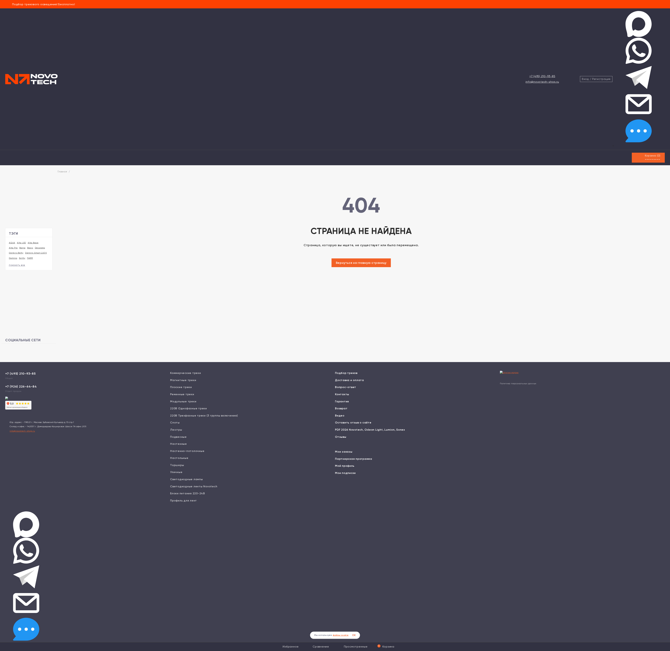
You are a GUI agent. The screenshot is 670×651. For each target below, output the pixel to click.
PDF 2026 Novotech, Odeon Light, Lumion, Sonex (370, 429)
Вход (585, 79)
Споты (175, 422)
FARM (30, 258)
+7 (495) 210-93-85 (542, 76)
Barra (22, 248)
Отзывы (340, 436)
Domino (13, 258)
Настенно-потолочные (187, 451)
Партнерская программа (353, 458)
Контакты (342, 394)
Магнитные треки (183, 380)
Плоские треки (181, 387)
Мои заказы (343, 451)
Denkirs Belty (16, 253)
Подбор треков (346, 373)
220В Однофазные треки (188, 408)
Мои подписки (345, 473)
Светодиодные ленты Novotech (193, 486)
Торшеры (177, 465)
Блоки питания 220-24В (187, 493)
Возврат (341, 408)
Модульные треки (183, 401)
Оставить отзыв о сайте (353, 422)
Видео (339, 415)
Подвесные (178, 436)
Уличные (176, 472)
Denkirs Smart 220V (36, 253)
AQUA (12, 242)
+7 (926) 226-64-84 (21, 386)
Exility (22, 258)
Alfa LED (21, 242)
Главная (62, 171)
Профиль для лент (183, 500)
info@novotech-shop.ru (542, 81)
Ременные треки (182, 394)
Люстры (176, 429)
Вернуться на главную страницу (361, 263)
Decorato (40, 248)
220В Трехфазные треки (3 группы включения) (204, 415)
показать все (17, 265)
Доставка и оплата (349, 380)
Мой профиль (344, 465)
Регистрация (601, 79)
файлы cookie (341, 635)
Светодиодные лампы (186, 479)
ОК (354, 635)
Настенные (178, 443)
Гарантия (342, 401)
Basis (30, 248)
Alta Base (33, 242)
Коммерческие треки (185, 373)
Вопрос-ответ (345, 387)
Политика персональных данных (518, 383)
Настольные (179, 458)
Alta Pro (13, 248)
